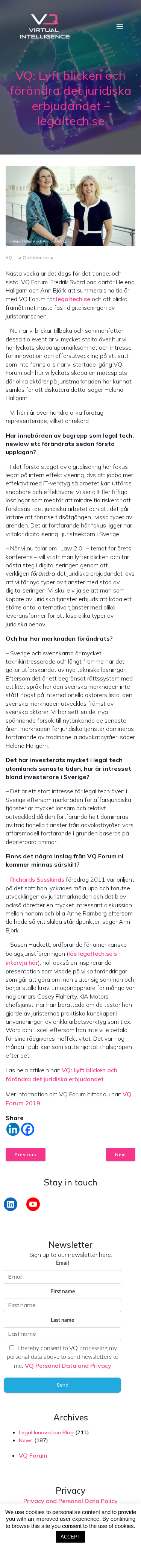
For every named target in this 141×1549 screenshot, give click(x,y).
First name (62, 1291)
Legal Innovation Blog (46, 1432)
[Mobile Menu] (119, 26)
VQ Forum (33, 1455)
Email (62, 1263)
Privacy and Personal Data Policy (70, 1501)
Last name (62, 1320)
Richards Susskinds (37, 879)
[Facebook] (27, 1129)
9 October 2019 (36, 257)
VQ (9, 257)
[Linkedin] (13, 1129)
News (26, 1440)
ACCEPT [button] (70, 1537)
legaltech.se (73, 299)
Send (62, 1385)
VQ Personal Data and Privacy (68, 1365)
